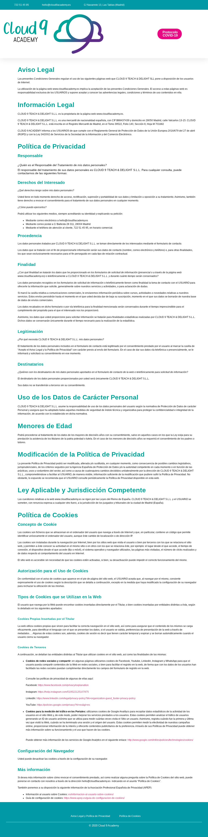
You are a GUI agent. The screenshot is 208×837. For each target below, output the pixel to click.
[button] (131, 34)
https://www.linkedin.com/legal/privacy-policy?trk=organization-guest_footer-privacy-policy (86, 698)
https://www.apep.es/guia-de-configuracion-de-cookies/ (94, 798)
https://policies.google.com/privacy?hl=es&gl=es (63, 704)
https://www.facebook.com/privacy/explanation (63, 685)
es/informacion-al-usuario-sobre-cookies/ (91, 794)
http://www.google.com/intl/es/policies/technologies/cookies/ (160, 740)
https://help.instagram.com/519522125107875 (63, 691)
